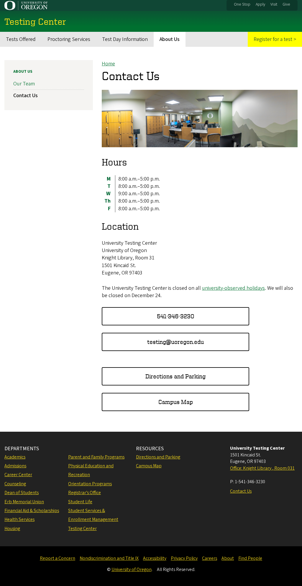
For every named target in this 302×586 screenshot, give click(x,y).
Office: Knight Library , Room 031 (262, 468)
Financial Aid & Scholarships (31, 510)
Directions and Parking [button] (175, 376)
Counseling (15, 484)
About (227, 558)
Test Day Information (125, 39)
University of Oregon (131, 569)
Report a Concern (57, 558)
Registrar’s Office (84, 492)
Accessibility (154, 558)
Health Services (19, 519)
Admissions (15, 466)
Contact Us (25, 95)
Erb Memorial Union (24, 502)
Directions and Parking (158, 457)
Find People (250, 558)
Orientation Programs (90, 484)
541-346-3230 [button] (175, 316)
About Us (170, 39)
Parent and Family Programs (96, 457)
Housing (12, 528)
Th (107, 201)
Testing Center (82, 528)
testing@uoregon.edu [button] (175, 341)
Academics (14, 457)
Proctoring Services (68, 39)
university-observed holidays (233, 288)
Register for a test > (275, 39)
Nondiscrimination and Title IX (109, 558)
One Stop (242, 4)
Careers (209, 558)
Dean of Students (21, 492)
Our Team (24, 83)
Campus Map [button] (175, 401)
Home (108, 63)
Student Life (80, 502)
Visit (273, 4)
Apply (260, 4)
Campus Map (149, 466)
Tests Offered (21, 39)
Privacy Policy (184, 558)
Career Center (18, 474)
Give (286, 4)
